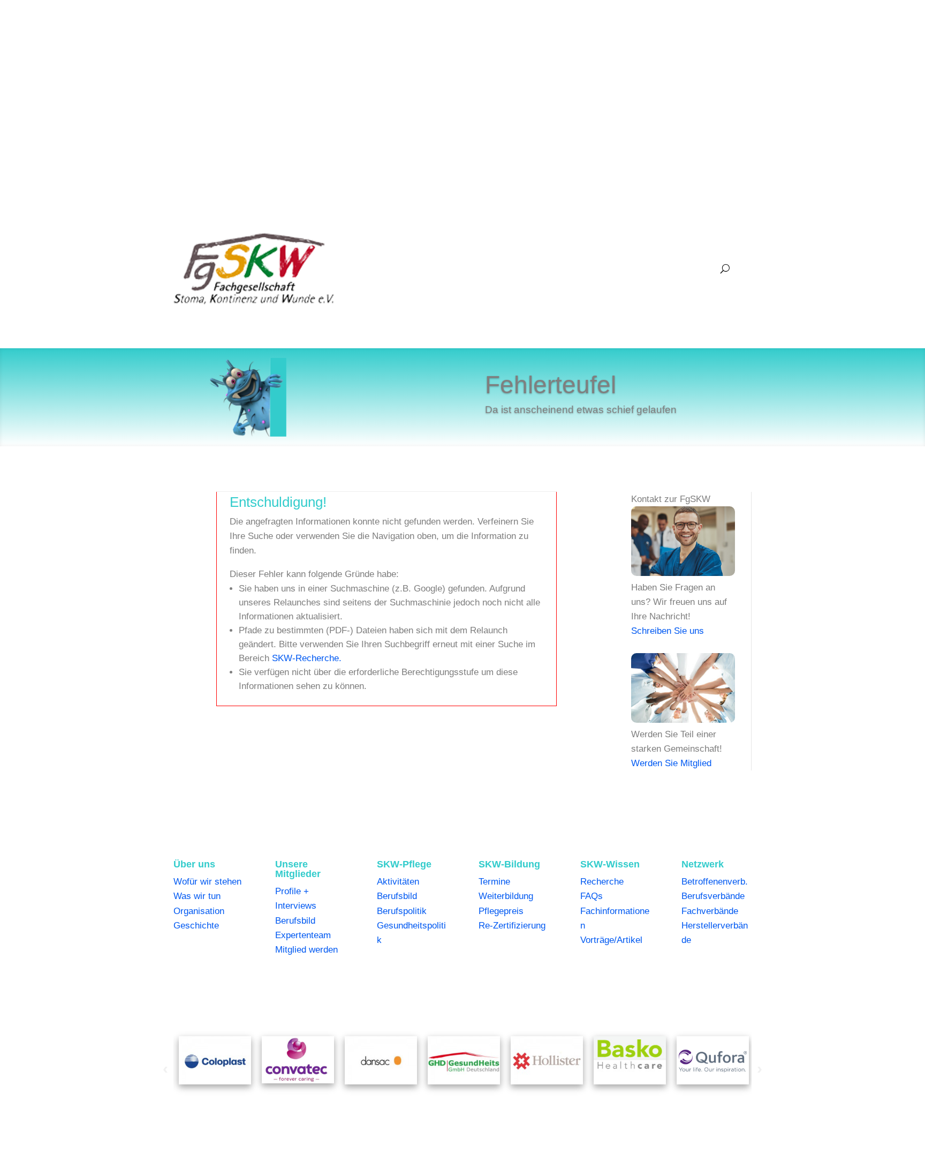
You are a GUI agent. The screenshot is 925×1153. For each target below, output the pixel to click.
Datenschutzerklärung (345, 994)
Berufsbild (295, 921)
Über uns (365, 268)
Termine (494, 882)
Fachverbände (709, 911)
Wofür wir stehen (207, 882)
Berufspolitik (402, 911)
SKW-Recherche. (307, 658)
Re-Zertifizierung (512, 925)
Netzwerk (688, 268)
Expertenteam (303, 935)
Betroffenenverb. (714, 882)
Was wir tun (197, 896)
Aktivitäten (398, 882)
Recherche (602, 882)
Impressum (277, 994)
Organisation (198, 911)
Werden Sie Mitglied (671, 763)
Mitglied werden (306, 950)
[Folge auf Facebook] (721, 52)
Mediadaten (537, 994)
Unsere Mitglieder (434, 268)
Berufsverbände (713, 896)
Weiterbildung (506, 896)
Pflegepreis (501, 911)
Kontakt (655, 994)
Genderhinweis (419, 994)
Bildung (542, 268)
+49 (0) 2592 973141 (214, 51)
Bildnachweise (481, 994)
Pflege (496, 268)
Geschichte (196, 925)
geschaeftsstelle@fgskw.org (319, 51)
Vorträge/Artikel (611, 940)
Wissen (590, 268)
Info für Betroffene (599, 994)
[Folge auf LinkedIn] (743, 52)
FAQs (591, 896)
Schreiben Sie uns (667, 631)
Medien (637, 268)
